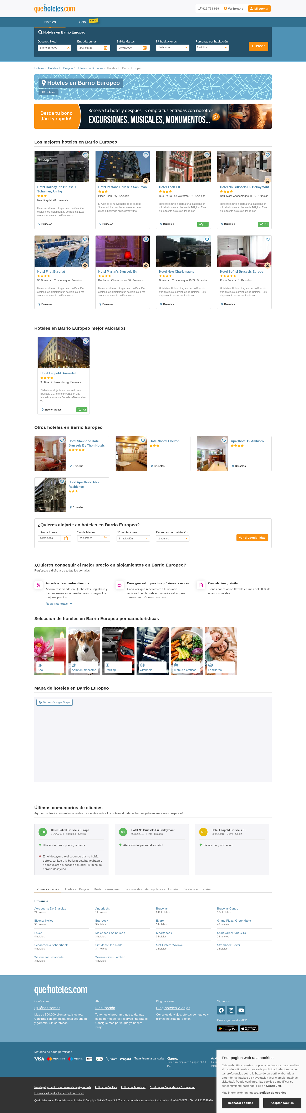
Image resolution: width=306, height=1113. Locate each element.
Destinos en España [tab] (197, 889)
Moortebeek (164, 933)
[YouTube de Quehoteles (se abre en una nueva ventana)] (241, 1010)
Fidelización (105, 1008)
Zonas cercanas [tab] (48, 889)
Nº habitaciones (166, 41)
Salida (126, 41)
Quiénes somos (47, 1008)
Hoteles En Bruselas (90, 68)
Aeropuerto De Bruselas (50, 908)
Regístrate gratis (57, 603)
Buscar (258, 46)
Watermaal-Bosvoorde (49, 957)
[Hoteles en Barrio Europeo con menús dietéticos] (187, 651)
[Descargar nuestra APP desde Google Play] (227, 1028)
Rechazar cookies (240, 1102)
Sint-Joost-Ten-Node (108, 945)
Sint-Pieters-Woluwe (169, 945)
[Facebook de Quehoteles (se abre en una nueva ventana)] (221, 1010)
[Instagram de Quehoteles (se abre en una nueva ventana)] (231, 1010)
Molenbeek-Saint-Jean (110, 933)
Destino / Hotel (47, 41)
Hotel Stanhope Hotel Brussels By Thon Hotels (86, 443)
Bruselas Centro (227, 908)
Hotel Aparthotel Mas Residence (83, 484)
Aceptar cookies (282, 1102)
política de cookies (272, 1092)
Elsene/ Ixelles (43, 920)
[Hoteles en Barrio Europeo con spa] (50, 651)
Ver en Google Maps (56, 702)
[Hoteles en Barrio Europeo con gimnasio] (153, 651)
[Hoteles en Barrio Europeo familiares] (221, 651)
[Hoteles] (65, 8)
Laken (38, 933)
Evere (160, 920)
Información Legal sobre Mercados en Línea (59, 1093)
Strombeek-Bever (228, 945)
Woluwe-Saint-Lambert (110, 957)
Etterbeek (101, 920)
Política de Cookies (106, 1087)
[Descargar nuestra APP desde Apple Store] (249, 1028)
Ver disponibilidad (252, 537)
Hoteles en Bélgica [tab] (76, 889)
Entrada (87, 41)
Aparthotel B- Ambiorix (247, 441)
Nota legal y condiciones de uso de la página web (62, 1087)
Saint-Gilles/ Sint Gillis (231, 933)
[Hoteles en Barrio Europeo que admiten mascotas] (84, 651)
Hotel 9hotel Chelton (164, 441)
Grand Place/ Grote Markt (234, 920)
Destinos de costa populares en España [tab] (151, 889)
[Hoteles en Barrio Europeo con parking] (118, 651)
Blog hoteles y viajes (173, 1008)
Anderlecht (102, 908)
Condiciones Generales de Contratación (172, 1087)
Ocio (82, 22)
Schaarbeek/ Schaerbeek (51, 945)
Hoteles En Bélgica (60, 68)
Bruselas (162, 908)
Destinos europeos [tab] (106, 889)
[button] (259, 8)
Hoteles (39, 68)
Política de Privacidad (133, 1087)
